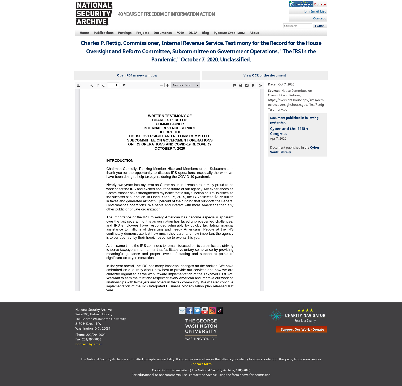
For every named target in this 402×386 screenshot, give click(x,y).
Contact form (201, 364)
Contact (319, 18)
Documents (163, 33)
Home (84, 33)
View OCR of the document (265, 75)
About (254, 33)
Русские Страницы (229, 33)
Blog (205, 33)
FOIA (180, 33)
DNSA (193, 33)
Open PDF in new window (137, 75)
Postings (124, 33)
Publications (103, 33)
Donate (320, 4)
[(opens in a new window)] (182, 313)
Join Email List (315, 11)
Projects (142, 33)
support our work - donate (302, 329)
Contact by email (89, 344)
